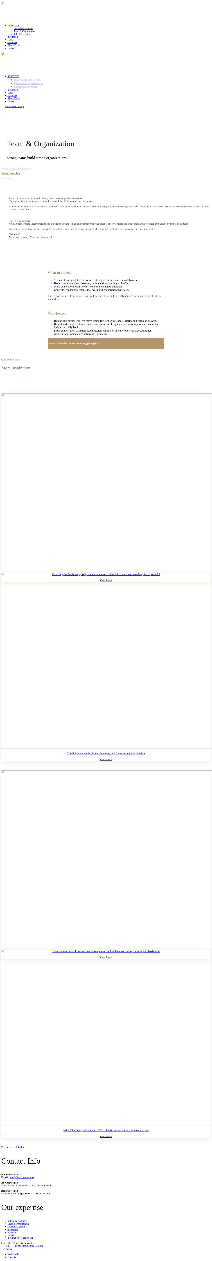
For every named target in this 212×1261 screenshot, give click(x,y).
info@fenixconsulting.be (22, 1177)
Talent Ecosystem (22, 34)
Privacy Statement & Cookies (28, 1246)
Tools (10, 39)
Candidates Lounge (14, 106)
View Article (106, 580)
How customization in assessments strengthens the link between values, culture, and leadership (106, 951)
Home (8, 1246)
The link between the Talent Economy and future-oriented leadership (106, 753)
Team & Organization (24, 31)
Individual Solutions (23, 28)
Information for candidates (20, 1237)
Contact (11, 48)
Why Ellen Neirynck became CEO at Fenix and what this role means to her (106, 1130)
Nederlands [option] (13, 1254)
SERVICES (13, 25)
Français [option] (11, 1257)
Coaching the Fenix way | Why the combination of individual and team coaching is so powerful (106, 574)
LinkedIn (19, 1147)
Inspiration (12, 36)
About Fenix (13, 45)
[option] (109, 1254)
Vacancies (12, 42)
